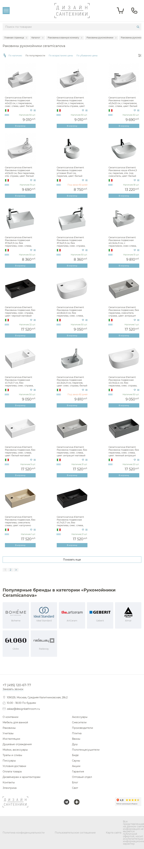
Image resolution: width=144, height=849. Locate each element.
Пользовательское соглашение (75, 832)
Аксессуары (79, 717)
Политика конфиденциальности (24, 832)
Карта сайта (113, 832)
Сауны (76, 760)
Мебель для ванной (15, 722)
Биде (75, 755)
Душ (75, 744)
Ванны (76, 738)
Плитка (76, 733)
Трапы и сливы (12, 755)
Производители (82, 727)
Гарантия (78, 771)
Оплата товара (12, 771)
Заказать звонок (13, 689)
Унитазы (8, 733)
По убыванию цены (86, 55)
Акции (76, 766)
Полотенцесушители (86, 749)
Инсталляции (11, 738)
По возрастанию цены (61, 55)
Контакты (9, 782)
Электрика (10, 788)
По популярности (35, 55)
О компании (10, 717)
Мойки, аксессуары (15, 749)
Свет (75, 788)
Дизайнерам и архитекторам (21, 777)
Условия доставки (14, 766)
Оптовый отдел (82, 777)
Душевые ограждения (17, 744)
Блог (75, 782)
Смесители (79, 722)
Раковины (9, 727)
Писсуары (9, 760)
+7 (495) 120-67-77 (17, 685)
